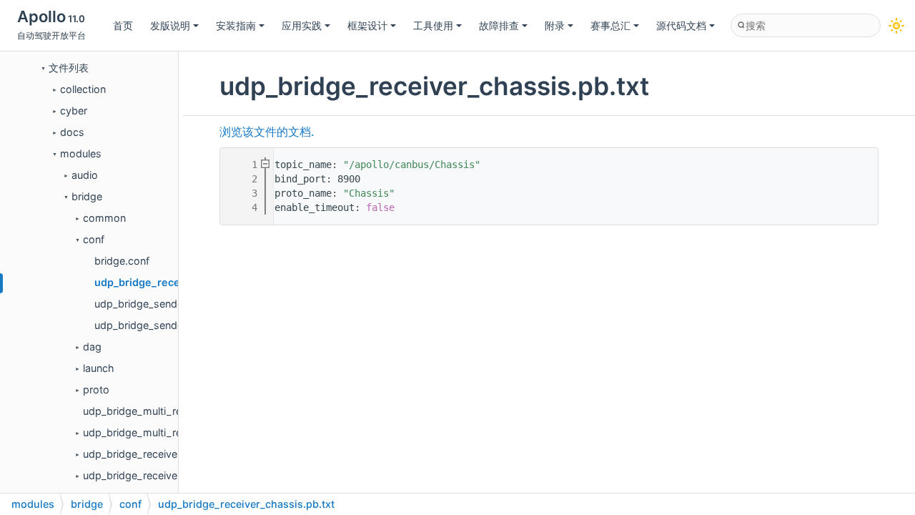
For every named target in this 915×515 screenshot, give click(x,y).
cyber (73, 110)
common (104, 218)
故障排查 (499, 25)
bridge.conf (121, 261)
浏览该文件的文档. (266, 132)
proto (96, 389)
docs (72, 132)
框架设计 (367, 25)
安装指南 (236, 25)
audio (84, 175)
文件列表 (69, 68)
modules (81, 153)
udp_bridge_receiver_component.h (166, 475)
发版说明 (170, 25)
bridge (86, 196)
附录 (555, 25)
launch (98, 368)
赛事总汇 (610, 25)
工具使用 (433, 25)
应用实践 (302, 25)
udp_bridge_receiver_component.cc (169, 454)
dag (92, 346)
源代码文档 (681, 25)
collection (83, 89)
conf (93, 239)
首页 (123, 25)
